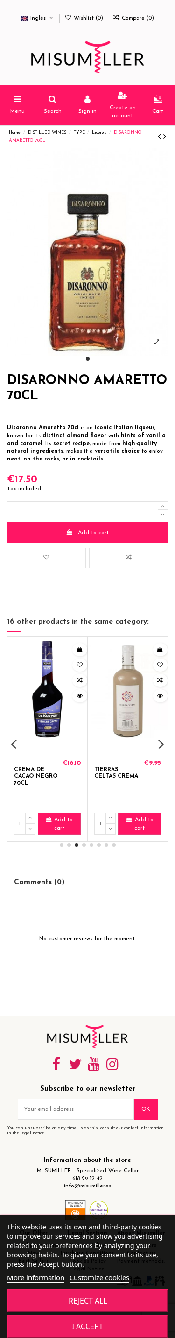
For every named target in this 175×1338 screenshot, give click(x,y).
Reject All (88, 1301)
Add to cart (93, 532)
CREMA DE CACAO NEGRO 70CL (36, 776)
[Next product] (164, 137)
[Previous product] (160, 137)
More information (35, 1277)
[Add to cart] (79, 649)
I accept (87, 1326)
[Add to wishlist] (46, 558)
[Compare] (79, 680)
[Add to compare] (128, 558)
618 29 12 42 (87, 1178)
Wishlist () (88, 18)
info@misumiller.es (87, 1186)
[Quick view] (79, 695)
